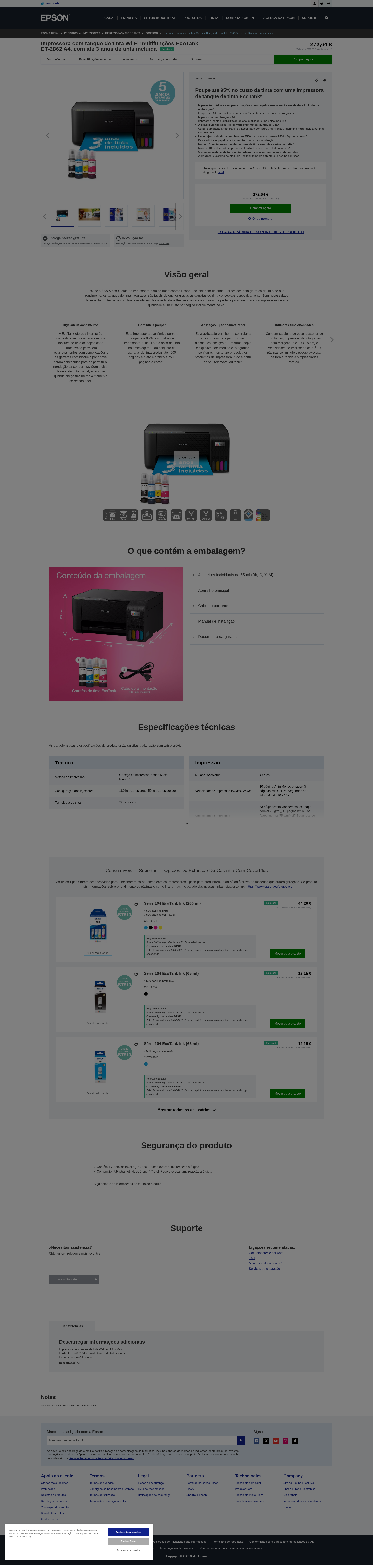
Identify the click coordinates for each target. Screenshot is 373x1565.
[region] (79, 1542)
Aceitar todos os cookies (129, 1532)
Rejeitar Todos (128, 1541)
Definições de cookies (128, 1550)
